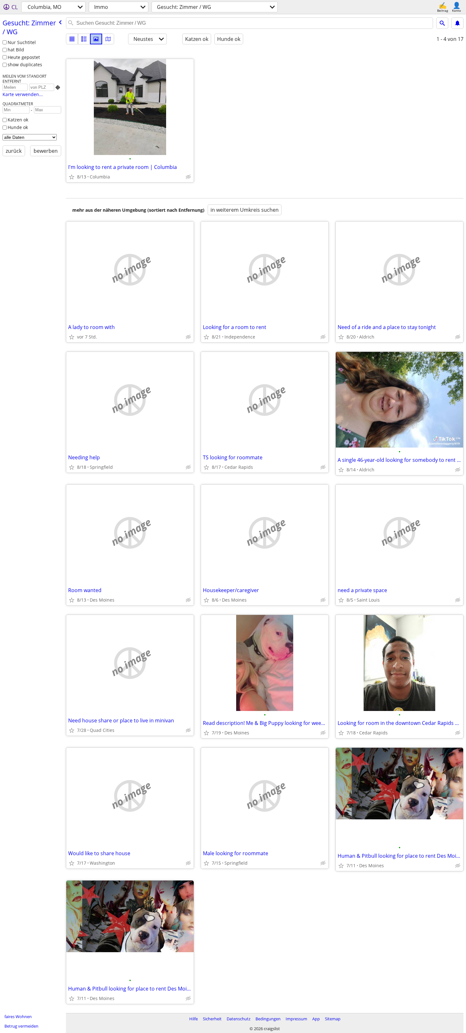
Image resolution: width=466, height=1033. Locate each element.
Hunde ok (18, 127)
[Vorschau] (84, 39)
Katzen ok (18, 120)
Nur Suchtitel (22, 42)
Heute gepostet (24, 57)
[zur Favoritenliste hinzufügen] (71, 177)
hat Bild (16, 50)
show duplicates (25, 64)
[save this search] (457, 23)
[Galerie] (96, 39)
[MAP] (108, 39)
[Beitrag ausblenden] (188, 177)
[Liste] (72, 39)
